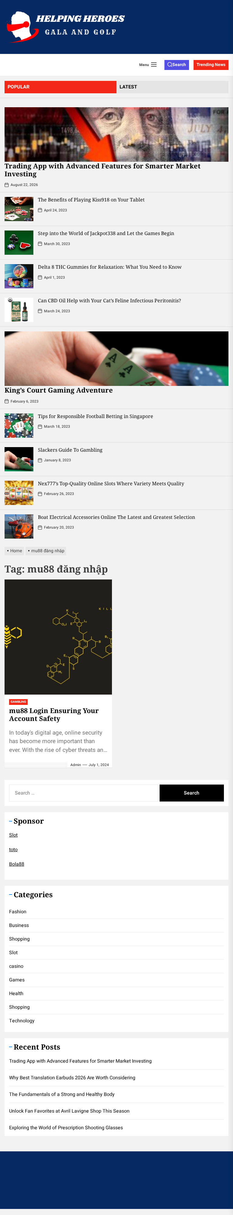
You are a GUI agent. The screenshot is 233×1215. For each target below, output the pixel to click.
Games (17, 980)
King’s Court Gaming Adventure (59, 389)
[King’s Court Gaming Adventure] (116, 358)
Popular (18, 87)
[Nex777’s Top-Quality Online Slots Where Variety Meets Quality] (19, 493)
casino (16, 966)
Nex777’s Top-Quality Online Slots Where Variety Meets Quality (111, 483)
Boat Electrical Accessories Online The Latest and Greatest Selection (116, 517)
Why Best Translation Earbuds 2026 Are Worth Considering (72, 1077)
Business (19, 925)
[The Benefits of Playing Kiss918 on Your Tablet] (19, 209)
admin (75, 765)
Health (16, 993)
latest (128, 87)
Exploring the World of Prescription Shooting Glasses (66, 1127)
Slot (13, 835)
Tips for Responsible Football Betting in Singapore (95, 416)
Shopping (19, 939)
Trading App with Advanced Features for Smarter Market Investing (103, 169)
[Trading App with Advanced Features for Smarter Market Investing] (116, 134)
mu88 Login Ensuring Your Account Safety (54, 714)
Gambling (18, 702)
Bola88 (16, 864)
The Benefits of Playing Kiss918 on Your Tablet (91, 199)
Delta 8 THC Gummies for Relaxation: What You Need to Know (110, 267)
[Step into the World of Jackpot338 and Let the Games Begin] (19, 243)
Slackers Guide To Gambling (70, 449)
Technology (22, 1020)
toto (13, 849)
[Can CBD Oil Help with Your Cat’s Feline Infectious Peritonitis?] (19, 310)
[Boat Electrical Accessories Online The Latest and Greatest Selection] (19, 526)
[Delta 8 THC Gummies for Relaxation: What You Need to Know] (19, 276)
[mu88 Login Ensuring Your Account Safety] (58, 637)
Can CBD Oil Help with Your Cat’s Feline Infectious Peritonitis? (109, 300)
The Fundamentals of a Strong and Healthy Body (62, 1094)
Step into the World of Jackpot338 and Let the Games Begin (106, 233)
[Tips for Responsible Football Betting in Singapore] (19, 425)
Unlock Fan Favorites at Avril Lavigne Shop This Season (69, 1111)
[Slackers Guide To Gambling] (19, 459)
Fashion (17, 911)
